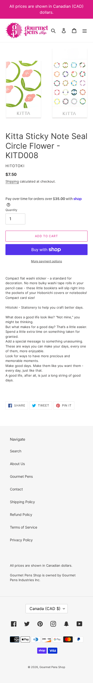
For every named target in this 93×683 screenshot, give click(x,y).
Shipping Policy (22, 502)
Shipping (12, 181)
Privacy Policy (21, 540)
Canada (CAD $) (45, 608)
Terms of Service (23, 527)
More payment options (46, 261)
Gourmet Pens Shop (52, 667)
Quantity (11, 210)
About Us (17, 464)
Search (15, 451)
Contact (16, 489)
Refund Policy (21, 514)
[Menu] (84, 30)
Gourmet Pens (21, 476)
